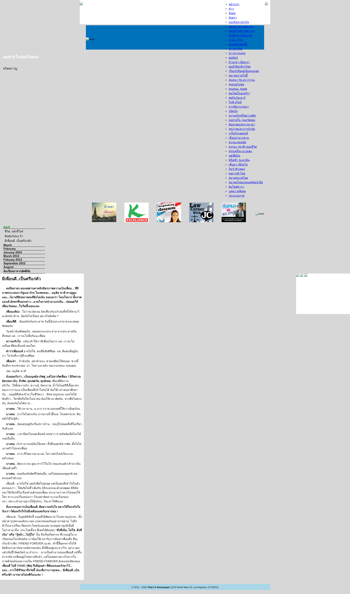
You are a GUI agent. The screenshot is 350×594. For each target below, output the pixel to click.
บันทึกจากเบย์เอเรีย (240, 35)
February (9, 248)
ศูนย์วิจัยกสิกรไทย (240, 66)
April (6, 227)
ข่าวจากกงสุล (237, 53)
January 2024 (12, 252)
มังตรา (233, 17)
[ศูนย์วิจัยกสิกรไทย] (136, 212)
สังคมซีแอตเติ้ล (238, 44)
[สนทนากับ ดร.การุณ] (234, 212)
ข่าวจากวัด (235, 48)
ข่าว (231, 8)
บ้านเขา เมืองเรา (239, 62)
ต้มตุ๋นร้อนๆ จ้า (14, 236)
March (7, 245)
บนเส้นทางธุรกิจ (239, 22)
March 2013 (11, 256)
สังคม (232, 13)
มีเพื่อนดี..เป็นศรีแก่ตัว (18, 240)
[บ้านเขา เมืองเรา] (104, 212)
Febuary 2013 (12, 259)
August (8, 266)
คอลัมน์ (233, 57)
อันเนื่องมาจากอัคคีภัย (16, 271)
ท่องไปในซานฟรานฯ (242, 31)
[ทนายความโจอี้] (201, 212)
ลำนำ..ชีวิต (236, 39)
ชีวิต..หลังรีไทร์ (14, 231)
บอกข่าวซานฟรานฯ (241, 26)
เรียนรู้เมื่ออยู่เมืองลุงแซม (244, 71)
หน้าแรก (234, 4)
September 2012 (14, 263)
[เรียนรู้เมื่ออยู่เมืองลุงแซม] (169, 212)
